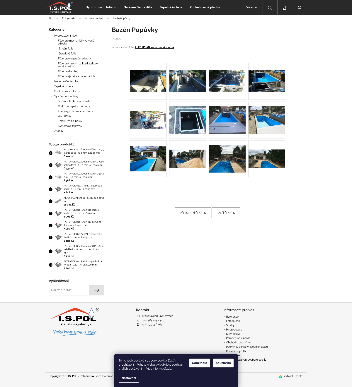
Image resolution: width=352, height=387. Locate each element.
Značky (58, 130)
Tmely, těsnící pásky (70, 120)
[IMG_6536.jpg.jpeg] (227, 115)
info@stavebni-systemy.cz (157, 315)
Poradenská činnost (238, 338)
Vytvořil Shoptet (293, 376)
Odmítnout (199, 363)
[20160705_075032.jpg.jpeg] (148, 73)
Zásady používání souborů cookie (246, 359)
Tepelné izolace (63, 86)
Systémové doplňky (66, 96)
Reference (232, 316)
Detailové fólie (67, 53)
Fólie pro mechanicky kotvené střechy (76, 42)
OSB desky (64, 115)
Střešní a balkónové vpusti (74, 101)
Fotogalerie (233, 320)
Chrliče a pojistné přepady (74, 106)
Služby (230, 325)
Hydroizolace (234, 329)
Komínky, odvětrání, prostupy (75, 111)
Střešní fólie (66, 48)
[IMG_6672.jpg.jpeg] (227, 154)
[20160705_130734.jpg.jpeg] (267, 73)
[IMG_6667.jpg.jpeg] (187, 149)
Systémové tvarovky (70, 125)
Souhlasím (223, 363)
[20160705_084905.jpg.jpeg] (187, 73)
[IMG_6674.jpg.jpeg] (267, 149)
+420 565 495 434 (152, 320)
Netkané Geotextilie (66, 81)
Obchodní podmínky (238, 342)
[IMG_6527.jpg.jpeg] (187, 115)
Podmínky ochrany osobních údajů (247, 346)
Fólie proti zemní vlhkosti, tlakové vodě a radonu (78, 65)
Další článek (226, 212)
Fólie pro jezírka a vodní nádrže (76, 76)
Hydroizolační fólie (65, 35)
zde (168, 368)
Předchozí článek (193, 212)
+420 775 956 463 (152, 324)
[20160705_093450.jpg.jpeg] (227, 73)
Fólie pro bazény (68, 71)
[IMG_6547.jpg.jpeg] (148, 152)
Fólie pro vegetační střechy (74, 58)
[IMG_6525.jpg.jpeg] (148, 110)
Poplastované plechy (67, 91)
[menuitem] (101, 7)
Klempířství (233, 333)
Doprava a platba (236, 351)
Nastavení (129, 378)
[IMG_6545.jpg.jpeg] (267, 115)
